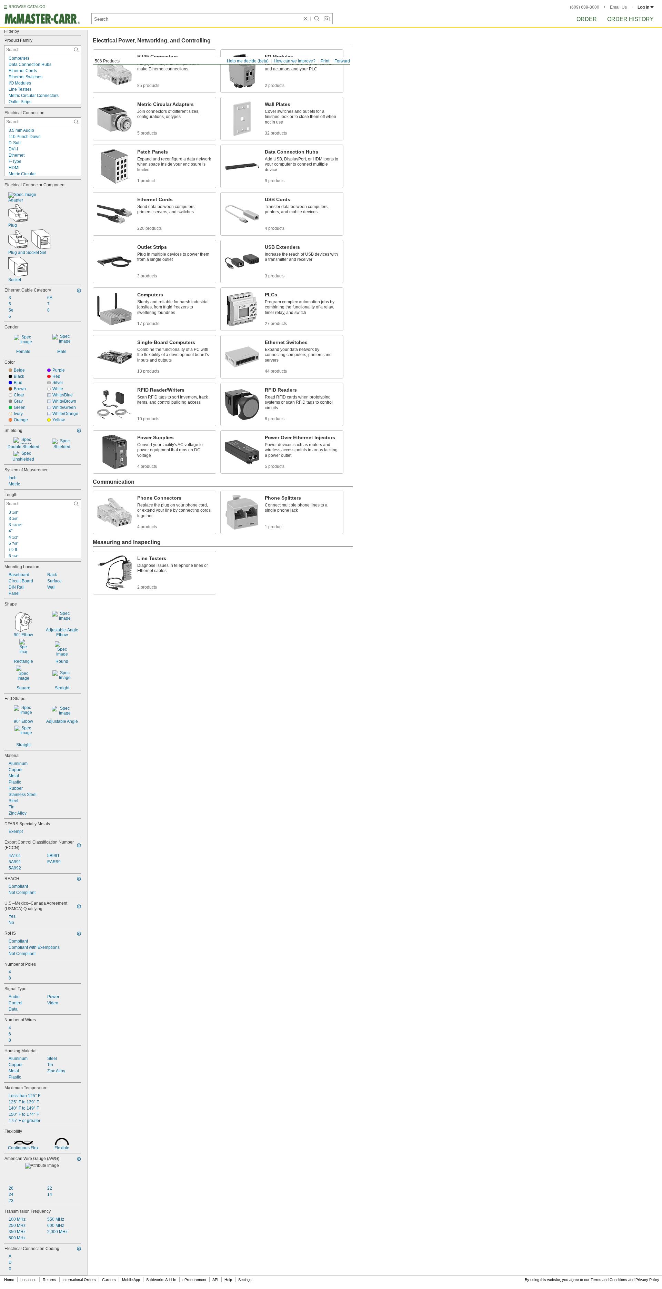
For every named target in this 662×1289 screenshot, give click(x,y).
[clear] (305, 19)
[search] (76, 49)
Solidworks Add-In (161, 1280)
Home (9, 1280)
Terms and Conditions (609, 1280)
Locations (28, 1280)
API (215, 1280)
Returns (49, 1280)
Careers (109, 1280)
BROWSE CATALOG (27, 6)
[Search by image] (326, 18)
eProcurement (194, 1280)
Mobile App (131, 1280)
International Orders (79, 1280)
